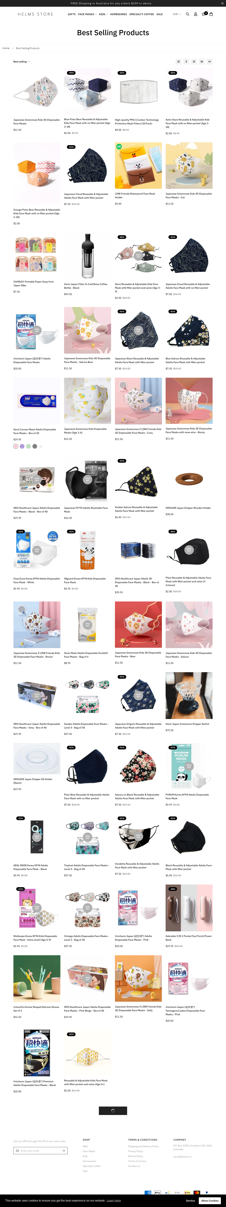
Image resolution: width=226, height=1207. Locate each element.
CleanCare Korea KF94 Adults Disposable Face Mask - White (36, 580)
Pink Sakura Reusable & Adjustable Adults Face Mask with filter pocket (33, 1153)
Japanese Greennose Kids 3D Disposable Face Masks (36, 121)
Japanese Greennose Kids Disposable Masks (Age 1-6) (85, 430)
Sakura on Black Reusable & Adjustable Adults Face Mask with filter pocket (137, 796)
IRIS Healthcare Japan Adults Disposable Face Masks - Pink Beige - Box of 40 (87, 1008)
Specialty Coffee (141, 14)
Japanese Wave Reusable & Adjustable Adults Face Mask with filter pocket (137, 360)
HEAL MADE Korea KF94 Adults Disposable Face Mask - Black (30, 867)
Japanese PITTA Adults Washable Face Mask (86, 509)
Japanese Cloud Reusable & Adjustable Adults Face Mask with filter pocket (86, 195)
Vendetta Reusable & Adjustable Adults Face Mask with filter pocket (137, 865)
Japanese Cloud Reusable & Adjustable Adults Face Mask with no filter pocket (188, 286)
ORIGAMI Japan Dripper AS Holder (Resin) (32, 781)
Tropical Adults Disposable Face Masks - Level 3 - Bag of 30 (86, 867)
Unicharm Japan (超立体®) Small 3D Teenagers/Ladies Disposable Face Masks (186, 1156)
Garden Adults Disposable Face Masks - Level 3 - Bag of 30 (86, 725)
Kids (102, 14)
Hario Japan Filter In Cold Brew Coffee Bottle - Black (85, 286)
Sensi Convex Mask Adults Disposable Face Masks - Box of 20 (34, 431)
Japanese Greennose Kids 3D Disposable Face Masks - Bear (138, 654)
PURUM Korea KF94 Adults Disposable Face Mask (187, 796)
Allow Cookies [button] (210, 1200)
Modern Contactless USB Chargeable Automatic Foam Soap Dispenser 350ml (188, 1083)
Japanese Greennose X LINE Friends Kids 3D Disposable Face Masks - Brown (36, 654)
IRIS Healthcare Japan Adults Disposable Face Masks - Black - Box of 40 (36, 509)
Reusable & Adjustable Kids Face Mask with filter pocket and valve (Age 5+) (86, 1082)
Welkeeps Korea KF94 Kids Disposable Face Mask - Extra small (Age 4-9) (35, 937)
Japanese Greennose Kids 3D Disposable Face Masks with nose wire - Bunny (189, 430)
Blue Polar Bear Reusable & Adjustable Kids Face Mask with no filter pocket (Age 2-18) (87, 123)
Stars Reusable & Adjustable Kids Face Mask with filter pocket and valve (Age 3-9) (138, 288)
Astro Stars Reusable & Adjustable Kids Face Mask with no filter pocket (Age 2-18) (188, 123)
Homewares (118, 14)
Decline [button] (190, 1200)
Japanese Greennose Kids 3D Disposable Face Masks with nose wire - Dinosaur (138, 1153)
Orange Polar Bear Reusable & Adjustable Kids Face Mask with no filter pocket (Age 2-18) (36, 213)
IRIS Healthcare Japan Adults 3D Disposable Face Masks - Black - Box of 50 (137, 582)
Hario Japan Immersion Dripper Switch (187, 724)
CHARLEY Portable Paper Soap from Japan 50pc (33, 283)
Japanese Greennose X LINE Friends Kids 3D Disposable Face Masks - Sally (138, 1008)
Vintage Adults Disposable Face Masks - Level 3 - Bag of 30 (86, 937)
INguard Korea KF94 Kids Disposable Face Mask (85, 580)
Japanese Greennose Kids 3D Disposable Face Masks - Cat (189, 195)
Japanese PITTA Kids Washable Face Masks (85, 1151)
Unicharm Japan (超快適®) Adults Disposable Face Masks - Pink (133, 937)
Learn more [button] (114, 1200)
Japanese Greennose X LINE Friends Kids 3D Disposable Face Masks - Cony (138, 430)
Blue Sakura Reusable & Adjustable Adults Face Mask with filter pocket (185, 360)
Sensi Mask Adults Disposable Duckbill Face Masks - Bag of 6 (86, 654)
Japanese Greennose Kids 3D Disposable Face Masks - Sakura (189, 654)
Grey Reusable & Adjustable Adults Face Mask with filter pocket (137, 1083)
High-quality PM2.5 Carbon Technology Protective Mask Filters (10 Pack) (137, 121)
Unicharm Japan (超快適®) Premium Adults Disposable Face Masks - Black (34, 1083)
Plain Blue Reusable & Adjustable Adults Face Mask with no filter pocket (86, 796)
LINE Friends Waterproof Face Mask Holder (135, 195)
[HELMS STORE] (35, 14)
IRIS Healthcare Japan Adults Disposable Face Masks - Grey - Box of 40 (36, 725)
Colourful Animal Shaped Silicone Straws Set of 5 (36, 1008)
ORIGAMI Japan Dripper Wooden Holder (188, 507)
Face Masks (86, 14)
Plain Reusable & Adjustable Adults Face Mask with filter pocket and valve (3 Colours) (188, 581)
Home (6, 48)
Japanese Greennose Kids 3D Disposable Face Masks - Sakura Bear (87, 360)
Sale (159, 14)
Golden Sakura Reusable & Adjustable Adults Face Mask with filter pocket (136, 509)
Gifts (72, 14)
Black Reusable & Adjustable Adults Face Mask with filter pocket (189, 867)
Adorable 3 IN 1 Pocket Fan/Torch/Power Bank (189, 937)
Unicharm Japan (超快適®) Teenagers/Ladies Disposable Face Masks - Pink (185, 1010)
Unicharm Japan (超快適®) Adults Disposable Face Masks (31, 360)
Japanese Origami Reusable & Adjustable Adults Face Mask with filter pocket (138, 725)
